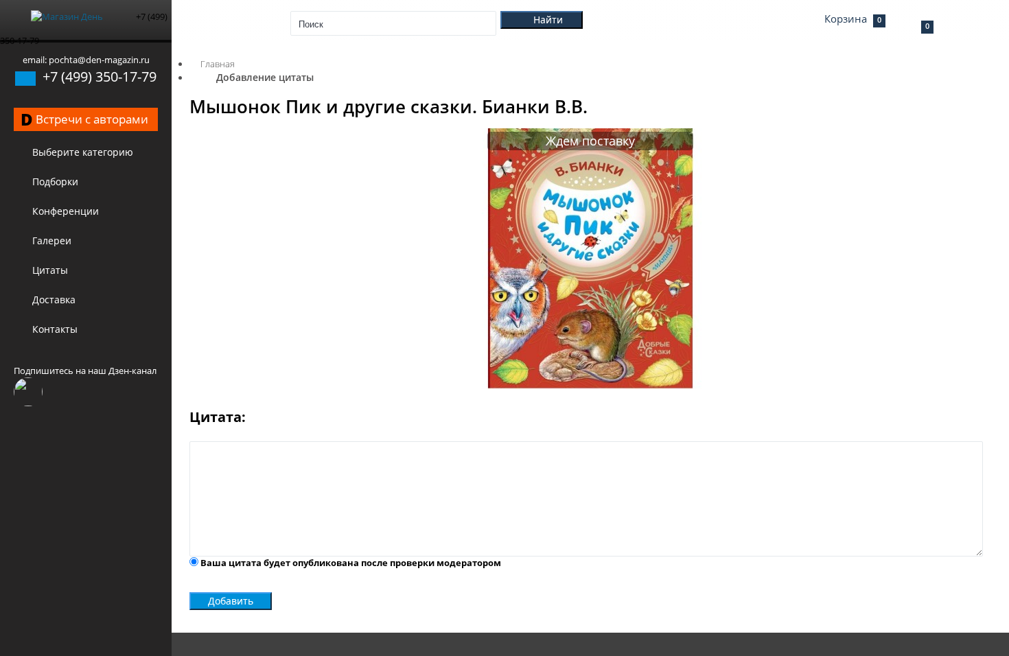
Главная (217, 64)
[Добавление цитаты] (590, 385)
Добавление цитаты (265, 77)
